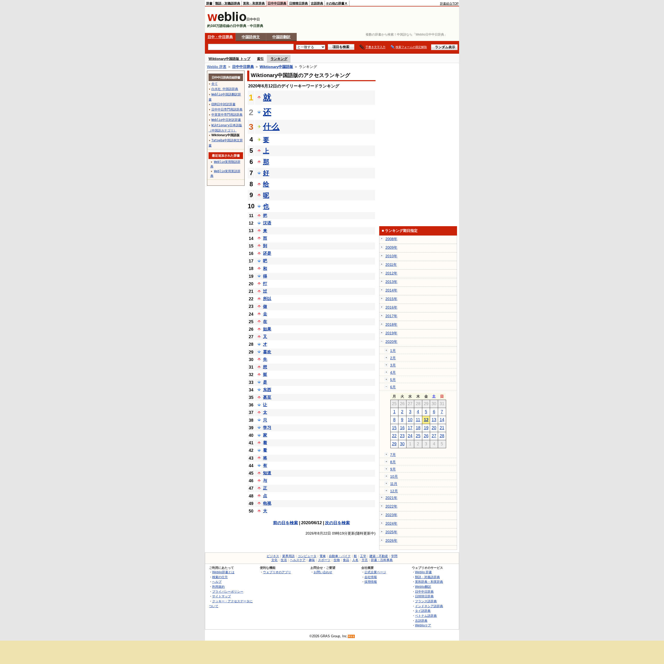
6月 (393, 387)
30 (402, 444)
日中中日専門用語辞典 (227, 109)
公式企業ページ (375, 572)
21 (442, 428)
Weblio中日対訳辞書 (226, 120)
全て (214, 84)
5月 (393, 380)
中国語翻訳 (281, 37)
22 (394, 436)
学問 (394, 556)
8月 (393, 462)
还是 (267, 253)
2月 (393, 358)
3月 (393, 365)
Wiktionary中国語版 (276, 67)
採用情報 (370, 581)
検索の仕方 (220, 577)
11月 (393, 484)
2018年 (391, 324)
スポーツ (324, 560)
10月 (394, 476)
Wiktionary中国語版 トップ (229, 59)
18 (418, 428)
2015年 (391, 299)
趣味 (312, 560)
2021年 (391, 498)
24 (410, 436)
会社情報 (370, 577)
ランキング (279, 59)
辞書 (209, 3)
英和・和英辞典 (254, 3)
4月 (393, 372)
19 (426, 428)
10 (410, 420)
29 (394, 444)
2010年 (391, 256)
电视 (267, 503)
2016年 (391, 307)
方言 (365, 560)
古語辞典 (317, 3)
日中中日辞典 (277, 3)
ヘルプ (217, 581)
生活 (284, 560)
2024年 (391, 523)
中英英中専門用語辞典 (227, 114)
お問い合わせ (323, 572)
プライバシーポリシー (227, 591)
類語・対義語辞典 (227, 3)
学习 (267, 427)
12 (426, 420)
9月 (393, 469)
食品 (346, 560)
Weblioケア (423, 625)
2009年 (391, 247)
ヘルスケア (298, 560)
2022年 (391, 506)
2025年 (391, 532)
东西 (267, 390)
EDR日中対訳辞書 (223, 104)
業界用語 (288, 556)
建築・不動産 (378, 556)
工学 (363, 556)
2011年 (391, 264)
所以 (267, 298)
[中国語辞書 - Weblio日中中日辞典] (226, 20)
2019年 (391, 333)
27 (434, 436)
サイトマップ (221, 596)
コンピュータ (307, 556)
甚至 (267, 397)
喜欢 (267, 352)
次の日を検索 (337, 523)
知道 (267, 473)
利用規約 (218, 586)
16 (402, 428)
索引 (260, 59)
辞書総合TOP (449, 3)
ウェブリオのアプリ (277, 572)
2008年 (391, 239)
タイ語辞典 (423, 610)
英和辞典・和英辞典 (429, 581)
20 (434, 428)
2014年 (391, 290)
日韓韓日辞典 (298, 3)
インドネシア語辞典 (429, 606)
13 (434, 420)
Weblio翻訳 (423, 586)
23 (402, 436)
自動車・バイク (340, 556)
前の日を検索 (285, 523)
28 (442, 436)
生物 (337, 560)
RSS (351, 636)
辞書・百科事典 (382, 560)
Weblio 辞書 (216, 67)
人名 (355, 560)
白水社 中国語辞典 (224, 89)
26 (426, 436)
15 (394, 428)
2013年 (391, 282)
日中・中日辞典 (220, 37)
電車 (323, 556)
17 (410, 428)
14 (442, 420)
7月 (393, 455)
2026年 (391, 540)
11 (418, 420)
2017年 (391, 316)
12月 (394, 491)
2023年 (391, 515)
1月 (393, 351)
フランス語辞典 (426, 601)
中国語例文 (251, 37)
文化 (274, 560)
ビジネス (273, 556)
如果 (267, 329)
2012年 (391, 273)
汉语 (267, 223)
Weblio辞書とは (223, 572)
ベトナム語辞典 (426, 615)
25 (418, 436)
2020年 (391, 342)
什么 (271, 126)
